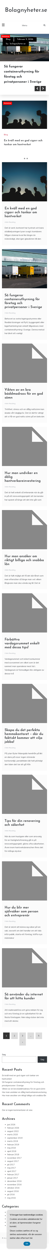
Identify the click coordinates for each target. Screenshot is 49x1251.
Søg (4, 1054)
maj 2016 (11, 1198)
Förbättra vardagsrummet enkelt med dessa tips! (22, 643)
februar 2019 (13, 1144)
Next (43, 88)
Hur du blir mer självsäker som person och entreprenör (21, 911)
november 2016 (14, 1184)
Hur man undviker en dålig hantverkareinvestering (24, 1092)
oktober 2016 (13, 1188)
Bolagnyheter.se (26, 10)
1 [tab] (22, 158)
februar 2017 (13, 1174)
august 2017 (13, 1161)
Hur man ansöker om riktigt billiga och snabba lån (24, 560)
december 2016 (14, 1181)
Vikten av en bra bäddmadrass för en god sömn (24, 393)
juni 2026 (11, 1124)
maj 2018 (11, 1148)
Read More (16, 89)
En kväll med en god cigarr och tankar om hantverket (21, 212)
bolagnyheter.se (18, 44)
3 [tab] (27, 158)
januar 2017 (12, 1178)
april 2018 (11, 1151)
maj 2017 (11, 1168)
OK (27, 1244)
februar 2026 (13, 1128)
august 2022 (13, 1131)
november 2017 (14, 1158)
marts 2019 (12, 1141)
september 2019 (14, 1138)
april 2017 (11, 1171)
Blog (8, 39)
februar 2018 (13, 1154)
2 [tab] (24, 158)
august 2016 (13, 1191)
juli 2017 (11, 1164)
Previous (37, 88)
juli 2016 (11, 1194)
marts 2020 (12, 1134)
